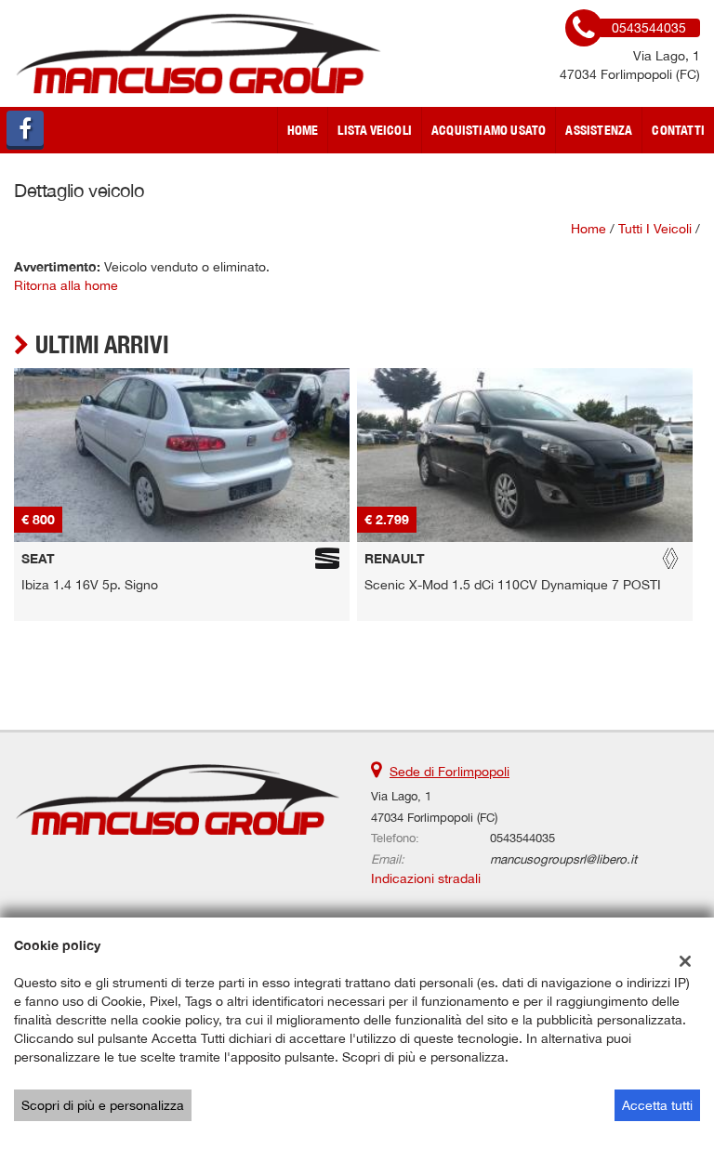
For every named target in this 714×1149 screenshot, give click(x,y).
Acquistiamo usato (488, 130)
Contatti (678, 130)
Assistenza (598, 130)
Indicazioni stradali (426, 878)
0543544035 (522, 837)
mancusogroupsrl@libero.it (563, 859)
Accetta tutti (657, 1105)
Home (303, 130)
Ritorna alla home (66, 285)
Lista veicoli (374, 130)
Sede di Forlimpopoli (449, 771)
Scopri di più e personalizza (102, 1105)
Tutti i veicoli (655, 228)
